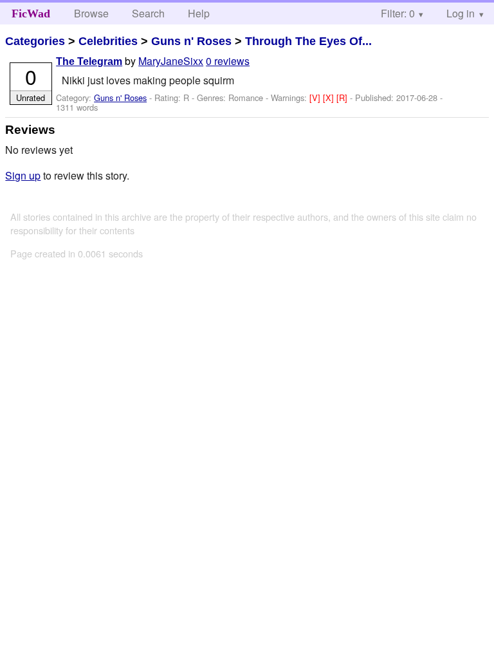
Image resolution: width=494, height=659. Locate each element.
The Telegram (89, 61)
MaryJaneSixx (170, 60)
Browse (91, 13)
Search (148, 13)
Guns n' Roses (191, 41)
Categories (35, 41)
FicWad (31, 13)
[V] (316, 97)
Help (199, 13)
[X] (329, 97)
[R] (343, 97)
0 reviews (228, 60)
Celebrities (108, 41)
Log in (460, 13)
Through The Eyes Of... (308, 41)
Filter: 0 (398, 13)
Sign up (23, 175)
